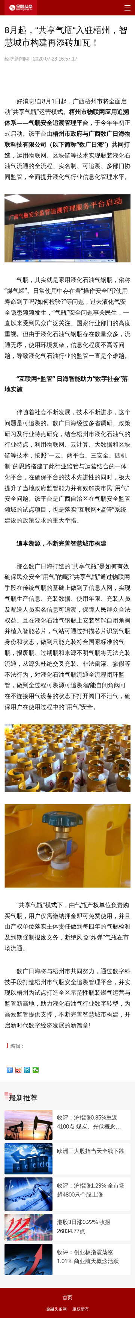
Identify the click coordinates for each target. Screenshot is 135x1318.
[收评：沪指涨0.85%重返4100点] (28, 1125)
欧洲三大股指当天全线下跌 (90, 1151)
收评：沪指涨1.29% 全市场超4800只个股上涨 (90, 1190)
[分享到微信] (36, 1070)
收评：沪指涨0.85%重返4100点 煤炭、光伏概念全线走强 (89, 1122)
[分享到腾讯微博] (27, 1070)
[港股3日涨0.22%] (28, 1227)
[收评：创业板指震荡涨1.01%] (28, 1259)
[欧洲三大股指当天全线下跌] (28, 1158)
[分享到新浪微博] (18, 1070)
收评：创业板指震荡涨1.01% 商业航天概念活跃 (88, 1256)
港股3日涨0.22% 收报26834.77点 (84, 1226)
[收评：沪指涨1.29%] (28, 1194)
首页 (67, 1297)
